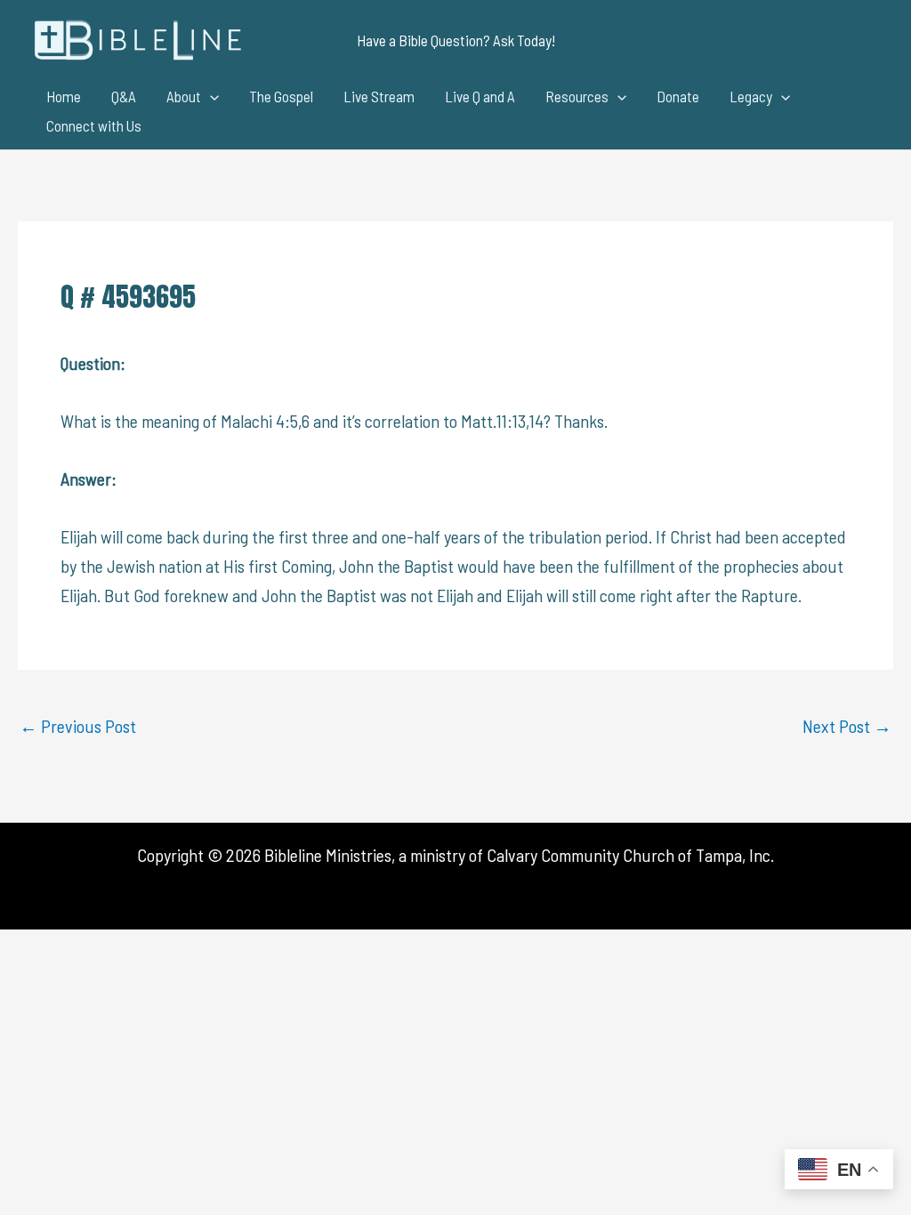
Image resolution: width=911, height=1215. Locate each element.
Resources (577, 96)
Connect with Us (93, 125)
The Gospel (281, 96)
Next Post (846, 725)
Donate (678, 96)
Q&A (123, 96)
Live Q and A (480, 96)
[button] (456, 40)
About (183, 96)
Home (63, 96)
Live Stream (379, 96)
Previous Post (78, 725)
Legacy (751, 96)
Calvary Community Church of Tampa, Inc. (630, 854)
